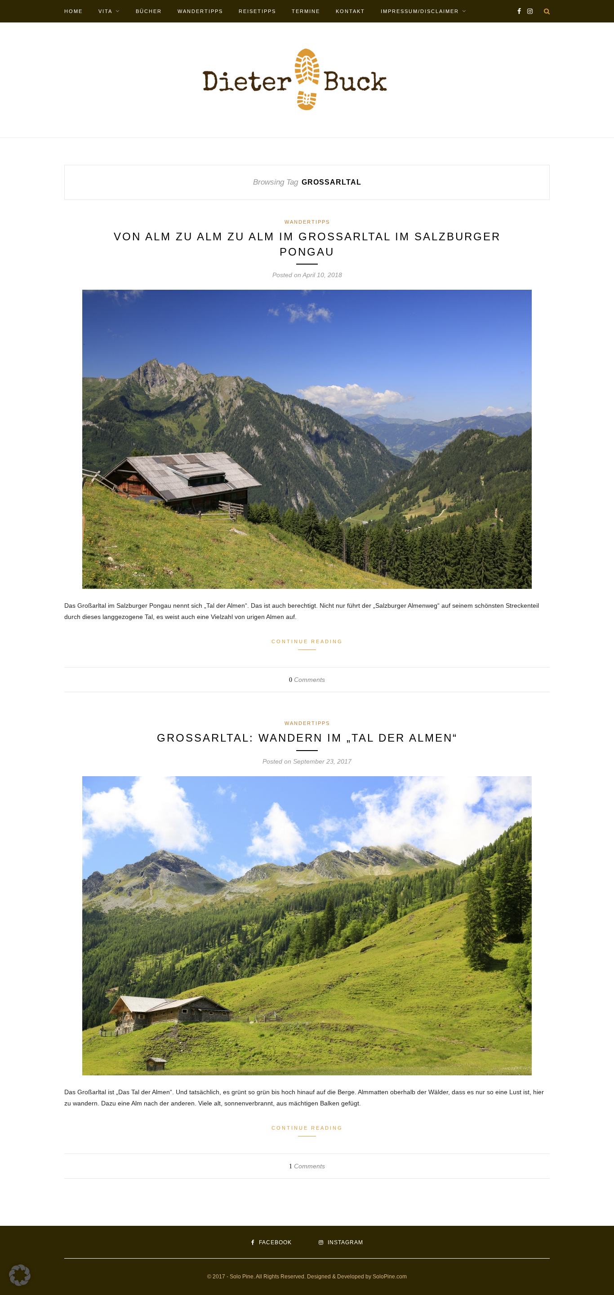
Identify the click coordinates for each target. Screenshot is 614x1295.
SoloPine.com (390, 1276)
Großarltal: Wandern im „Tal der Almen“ (307, 738)
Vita (105, 11)
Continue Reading (307, 641)
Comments (307, 679)
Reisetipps (257, 11)
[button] (20, 1275)
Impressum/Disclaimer (420, 11)
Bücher (149, 11)
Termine (306, 11)
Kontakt (350, 11)
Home (73, 11)
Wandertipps (200, 11)
